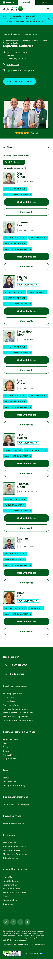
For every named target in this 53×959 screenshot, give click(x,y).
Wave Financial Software (14, 892)
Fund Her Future (10, 881)
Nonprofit (7, 755)
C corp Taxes (9, 701)
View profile (26, 212)
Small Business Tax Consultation (18, 712)
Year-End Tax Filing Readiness (16, 716)
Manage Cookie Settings (14, 785)
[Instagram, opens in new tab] (20, 922)
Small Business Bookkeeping (16, 804)
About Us (7, 877)
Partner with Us (10, 885)
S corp (6, 747)
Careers (6, 896)
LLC (5, 743)
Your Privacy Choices (31, 953)
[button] (41, 9)
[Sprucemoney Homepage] (44, 2)
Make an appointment (30, 21)
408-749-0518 (13, 64)
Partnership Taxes (11, 705)
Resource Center (11, 900)
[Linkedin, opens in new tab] (27, 922)
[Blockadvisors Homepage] (26, 2)
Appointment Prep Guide (14, 846)
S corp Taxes (9, 697)
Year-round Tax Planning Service (18, 720)
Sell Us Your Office (11, 888)
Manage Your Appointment (15, 854)
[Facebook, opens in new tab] (13, 922)
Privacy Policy (9, 781)
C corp (6, 751)
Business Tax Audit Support (16, 709)
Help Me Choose (10, 758)
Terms (6, 777)
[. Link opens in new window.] (12, 954)
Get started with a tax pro (19, 81)
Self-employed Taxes (12, 693)
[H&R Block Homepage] (9, 2)
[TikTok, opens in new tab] (6, 922)
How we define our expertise (13, 168)
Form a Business (10, 739)
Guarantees (8, 904)
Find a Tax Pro (9, 842)
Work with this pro (26, 202)
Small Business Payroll (13, 823)
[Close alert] (49, 19)
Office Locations (10, 858)
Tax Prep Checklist (11, 850)
